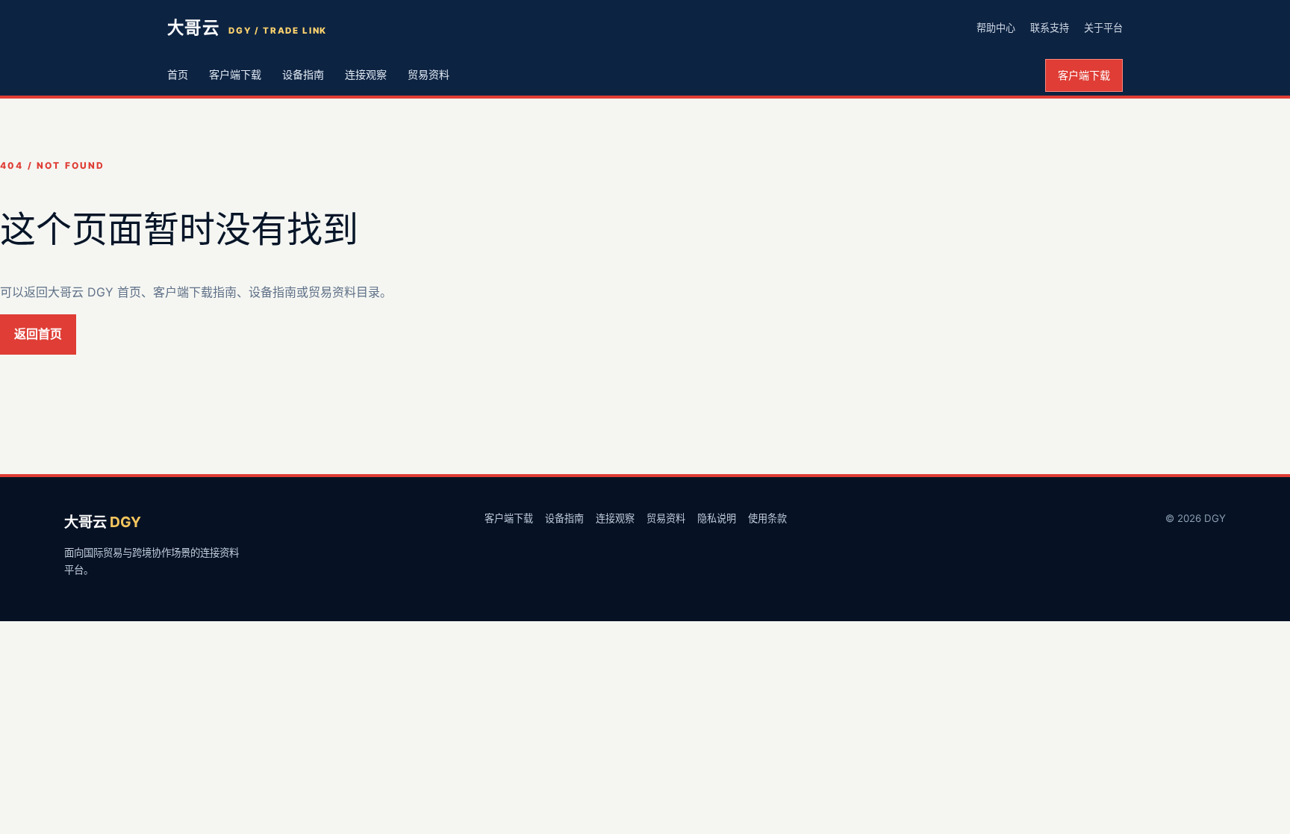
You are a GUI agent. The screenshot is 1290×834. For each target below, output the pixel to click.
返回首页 (38, 333)
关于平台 (1103, 28)
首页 (177, 74)
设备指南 (303, 74)
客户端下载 (235, 74)
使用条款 (767, 518)
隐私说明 (716, 518)
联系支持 (1049, 28)
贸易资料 (428, 74)
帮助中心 (995, 28)
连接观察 (366, 74)
